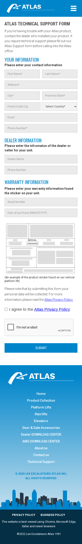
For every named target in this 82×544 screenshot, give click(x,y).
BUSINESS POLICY (53, 515)
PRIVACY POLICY (24, 515)
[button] (73, 8)
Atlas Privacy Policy (52, 309)
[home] (36, 8)
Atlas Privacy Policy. (58, 299)
